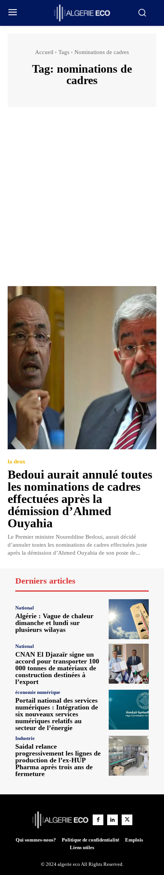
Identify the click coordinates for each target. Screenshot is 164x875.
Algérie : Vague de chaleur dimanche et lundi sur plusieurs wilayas (54, 622)
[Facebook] (98, 820)
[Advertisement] (82, 200)
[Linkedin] (112, 820)
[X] (127, 820)
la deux (17, 462)
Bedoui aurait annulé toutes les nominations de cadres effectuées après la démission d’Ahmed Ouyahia (80, 499)
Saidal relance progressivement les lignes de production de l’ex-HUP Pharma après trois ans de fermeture (58, 760)
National (24, 607)
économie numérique (37, 692)
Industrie (25, 738)
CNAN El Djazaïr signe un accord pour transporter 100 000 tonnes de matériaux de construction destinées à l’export (57, 668)
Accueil (44, 52)
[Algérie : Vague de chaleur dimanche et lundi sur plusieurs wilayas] (129, 619)
